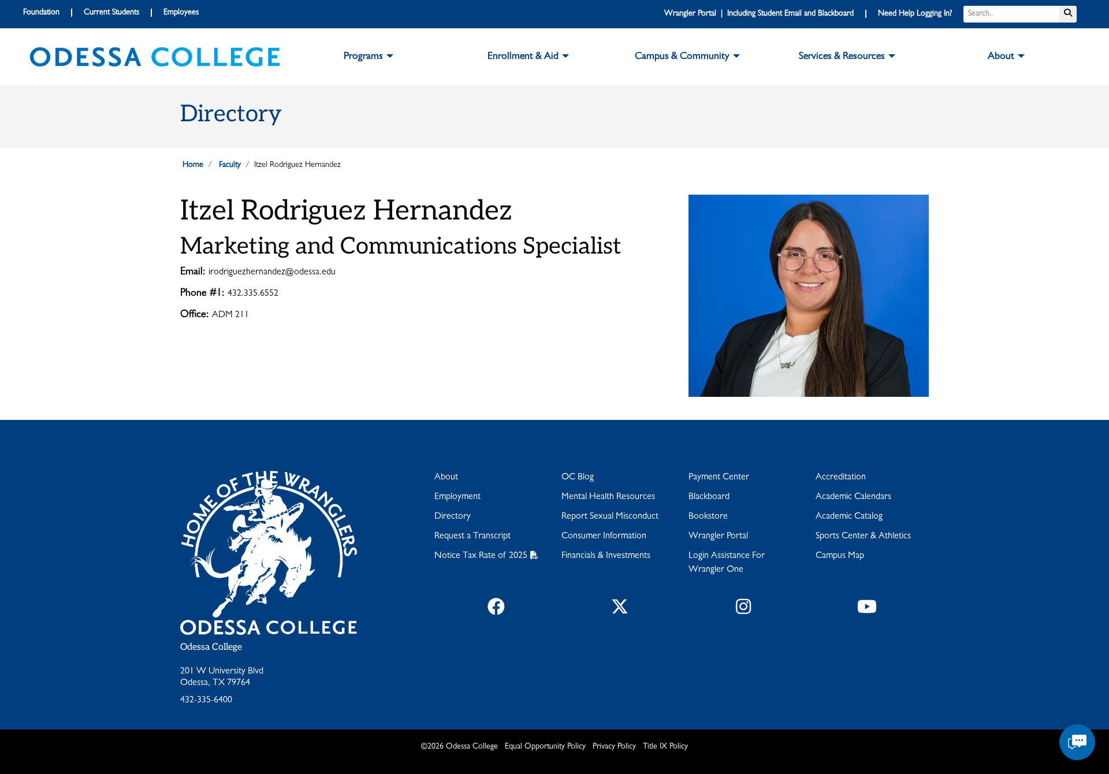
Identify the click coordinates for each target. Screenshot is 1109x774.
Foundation (41, 13)
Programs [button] (363, 57)
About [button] (1001, 57)
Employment (457, 497)
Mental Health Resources (608, 497)
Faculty (230, 165)
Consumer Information (603, 536)
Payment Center (719, 477)
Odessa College (211, 647)
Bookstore (708, 517)
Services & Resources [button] (842, 57)
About (446, 477)
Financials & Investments (605, 556)
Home (193, 165)
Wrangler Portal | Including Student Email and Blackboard (759, 14)
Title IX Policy (665, 747)
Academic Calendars (853, 497)
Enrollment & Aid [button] (523, 57)
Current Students (111, 13)
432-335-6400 (206, 700)
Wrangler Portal (718, 536)
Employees (181, 13)
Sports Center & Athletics (863, 536)
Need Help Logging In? (915, 14)
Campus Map (840, 556)
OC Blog (577, 477)
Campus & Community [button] (682, 57)
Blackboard (709, 497)
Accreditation (841, 477)
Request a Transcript (472, 536)
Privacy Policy (614, 747)
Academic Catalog (849, 517)
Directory (452, 517)
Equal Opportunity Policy (545, 747)
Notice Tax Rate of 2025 (480, 556)
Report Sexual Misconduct (609, 517)
